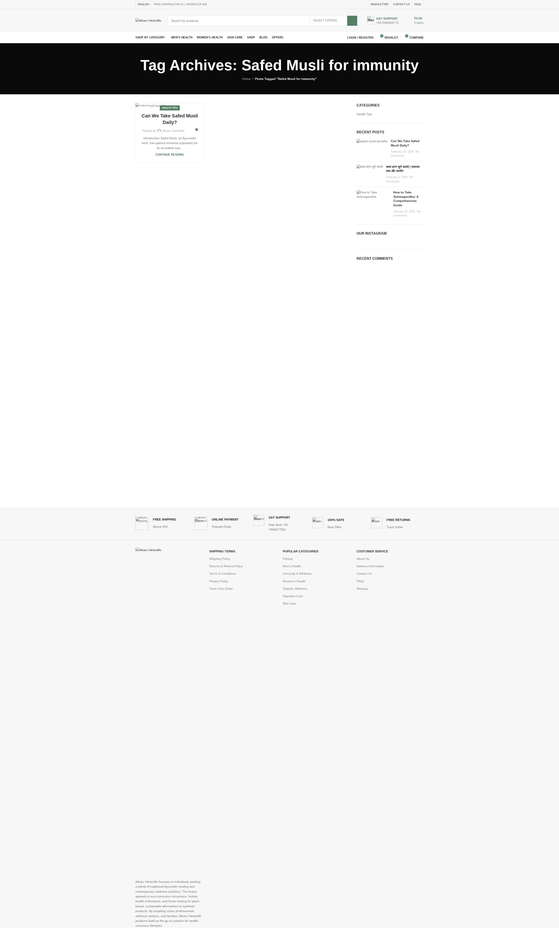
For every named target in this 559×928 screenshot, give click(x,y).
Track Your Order (221, 588)
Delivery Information (370, 566)
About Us (363, 558)
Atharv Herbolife (173, 130)
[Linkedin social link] (358, 4)
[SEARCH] (352, 21)
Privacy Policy (218, 581)
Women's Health (294, 581)
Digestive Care (293, 596)
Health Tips (170, 108)
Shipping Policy (219, 558)
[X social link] (348, 4)
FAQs (360, 581)
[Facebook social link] (343, 4)
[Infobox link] (383, 20)
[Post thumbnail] (372, 148)
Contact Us (364, 573)
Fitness (288, 558)
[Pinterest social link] (353, 4)
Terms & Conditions (222, 573)
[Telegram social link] (363, 4)
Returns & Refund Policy (226, 566)
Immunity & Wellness (297, 573)
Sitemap (362, 588)
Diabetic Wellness (295, 588)
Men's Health (292, 566)
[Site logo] (148, 20)
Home (246, 79)
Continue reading (169, 154)
